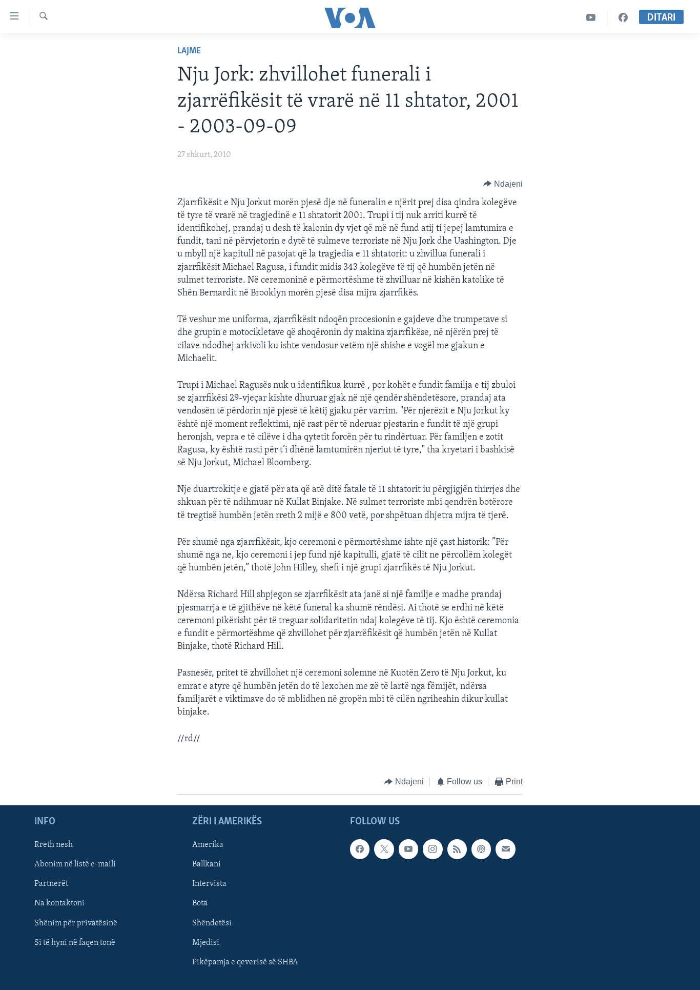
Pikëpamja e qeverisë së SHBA (245, 962)
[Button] (503, 184)
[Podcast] (481, 849)
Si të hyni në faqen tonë (74, 942)
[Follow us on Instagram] (432, 849)
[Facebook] (623, 18)
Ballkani (206, 864)
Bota (200, 903)
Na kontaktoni (59, 903)
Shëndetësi (212, 923)
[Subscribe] (505, 849)
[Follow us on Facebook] (359, 849)
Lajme (189, 51)
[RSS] (457, 849)
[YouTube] (591, 18)
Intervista (209, 884)
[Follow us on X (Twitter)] (384, 849)
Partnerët (51, 884)
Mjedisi (205, 942)
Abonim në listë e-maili (75, 864)
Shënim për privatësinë (75, 923)
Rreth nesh (53, 845)
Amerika (207, 845)
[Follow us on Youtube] (408, 849)
